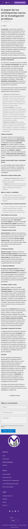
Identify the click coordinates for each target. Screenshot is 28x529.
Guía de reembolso (6, 474)
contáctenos (4, 388)
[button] (2, 2)
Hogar (4, 455)
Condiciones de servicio (8, 495)
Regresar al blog (15, 395)
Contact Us (5, 465)
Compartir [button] (4, 25)
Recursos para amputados (8, 486)
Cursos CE (5, 505)
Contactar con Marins (20, 2)
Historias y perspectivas (8, 462)
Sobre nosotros (6, 459)
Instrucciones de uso (7, 477)
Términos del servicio (15, 527)
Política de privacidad (22, 525)
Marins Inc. (7, 525)
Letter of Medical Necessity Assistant (10, 483)
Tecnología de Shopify (13, 525)
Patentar (4, 502)
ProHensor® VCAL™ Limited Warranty (11, 480)
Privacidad (5, 499)
